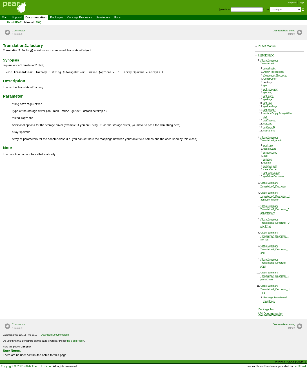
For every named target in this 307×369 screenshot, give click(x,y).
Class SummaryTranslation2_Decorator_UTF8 (274, 289)
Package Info (266, 309)
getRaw (267, 103)
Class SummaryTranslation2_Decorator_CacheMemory (274, 209)
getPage (267, 99)
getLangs (268, 96)
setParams (269, 130)
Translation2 (266, 55)
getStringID (269, 110)
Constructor (18, 32)
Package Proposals (79, 17)
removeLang (270, 152)
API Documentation (270, 313)
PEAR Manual (267, 46)
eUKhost (300, 366)
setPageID (269, 127)
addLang (268, 145)
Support (17, 17)
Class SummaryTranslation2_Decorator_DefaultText (274, 222)
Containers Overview (275, 75)
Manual (28, 22)
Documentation (36, 17)
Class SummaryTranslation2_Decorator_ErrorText (274, 236)
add (265, 155)
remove (267, 159)
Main (5, 17)
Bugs (117, 17)
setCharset (269, 120)
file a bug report (75, 340)
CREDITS (301, 361)
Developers (103, 17)
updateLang (269, 148)
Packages (56, 17)
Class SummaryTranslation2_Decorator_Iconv (274, 262)
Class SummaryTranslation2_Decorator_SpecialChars (274, 276)
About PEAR (14, 22)
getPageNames (271, 173)
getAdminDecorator (274, 176)
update (267, 162)
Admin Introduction (273, 71)
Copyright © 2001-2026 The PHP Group (26, 366)
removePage (270, 166)
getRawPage (270, 106)
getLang (267, 92)
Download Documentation (55, 334)
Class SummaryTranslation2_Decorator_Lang (274, 249)
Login (302, 2)
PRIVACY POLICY (284, 361)
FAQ (38, 22)
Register (292, 2)
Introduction (269, 68)
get (265, 85)
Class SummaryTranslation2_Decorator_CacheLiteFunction (274, 196)
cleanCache (269, 169)
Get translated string (284, 32)
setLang (267, 123)
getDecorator (270, 89)
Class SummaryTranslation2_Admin (271, 139)
